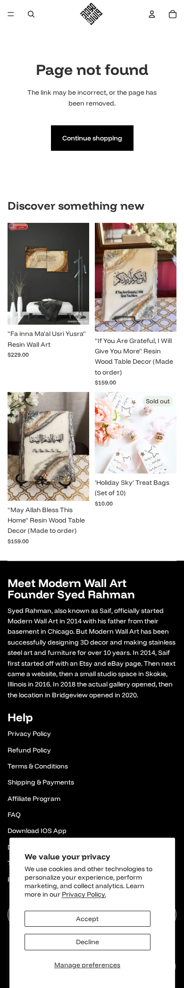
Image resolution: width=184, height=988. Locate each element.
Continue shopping (92, 138)
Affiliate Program (34, 798)
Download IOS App (37, 830)
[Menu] (11, 14)
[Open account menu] (152, 14)
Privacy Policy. (84, 894)
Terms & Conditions (38, 766)
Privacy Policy (29, 733)
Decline (87, 942)
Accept (87, 919)
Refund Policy (29, 750)
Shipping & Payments (41, 782)
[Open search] (31, 14)
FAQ (14, 814)
